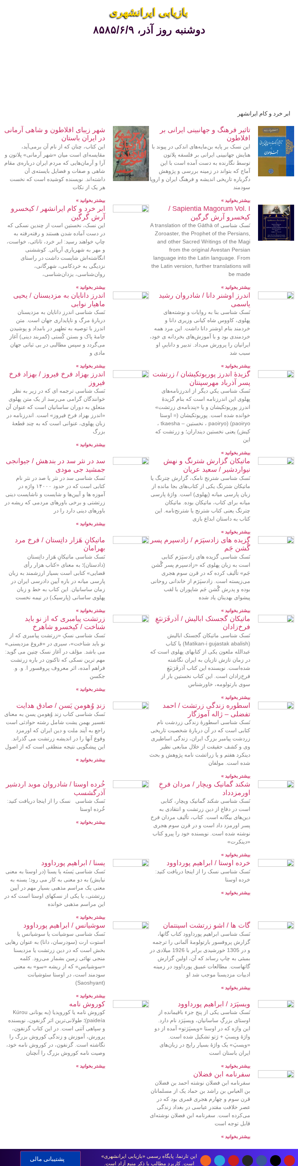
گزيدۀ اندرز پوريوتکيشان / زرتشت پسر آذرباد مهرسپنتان (201, 378)
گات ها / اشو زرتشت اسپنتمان (206, 925)
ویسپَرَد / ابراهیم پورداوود (214, 1004)
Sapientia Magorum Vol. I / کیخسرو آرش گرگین (209, 213)
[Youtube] (289, 1160)
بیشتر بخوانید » (235, 200)
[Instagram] (247, 1160)
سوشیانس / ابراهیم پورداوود (64, 925)
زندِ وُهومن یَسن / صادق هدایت (60, 705)
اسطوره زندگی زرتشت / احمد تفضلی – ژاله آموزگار (206, 710)
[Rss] (205, 1160)
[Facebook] (261, 1160)
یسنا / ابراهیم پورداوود (73, 863)
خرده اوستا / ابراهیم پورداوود (208, 863)
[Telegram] (219, 1160)
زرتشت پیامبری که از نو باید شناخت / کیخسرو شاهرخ (65, 623)
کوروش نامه (87, 1004)
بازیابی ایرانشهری (149, 12)
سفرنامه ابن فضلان (221, 1074)
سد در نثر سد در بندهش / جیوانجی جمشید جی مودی (55, 465)
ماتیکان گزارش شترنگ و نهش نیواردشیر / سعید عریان (206, 465)
